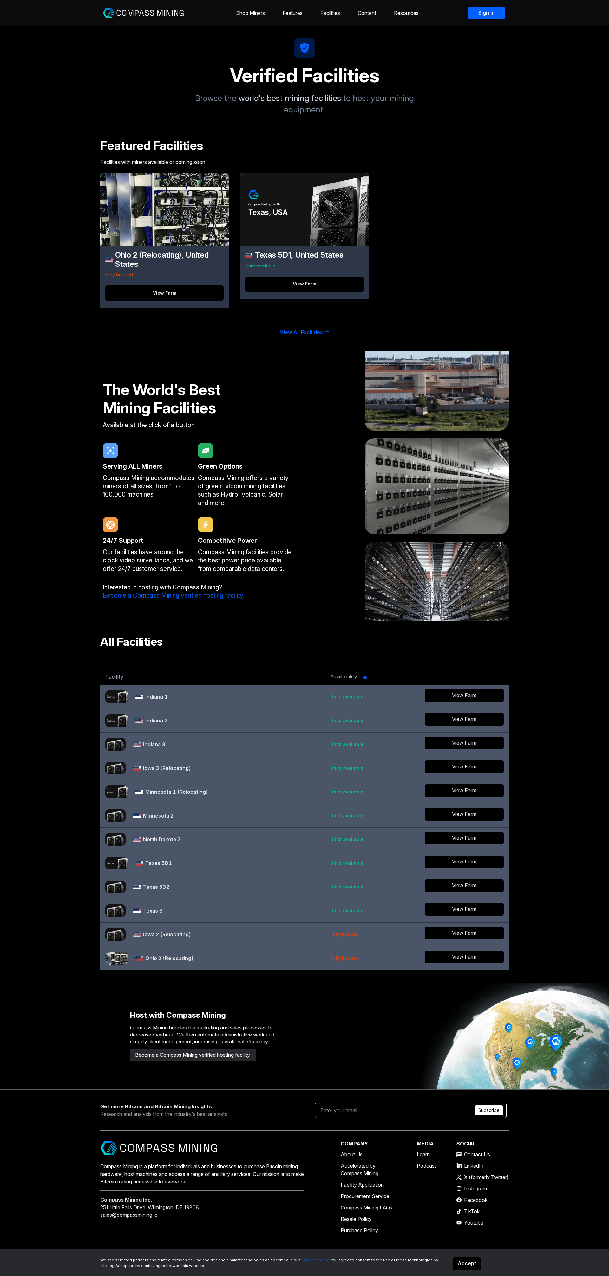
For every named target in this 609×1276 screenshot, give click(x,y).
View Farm (164, 293)
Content (367, 13)
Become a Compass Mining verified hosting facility (173, 595)
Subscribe (489, 1110)
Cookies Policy (315, 1260)
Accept (467, 1263)
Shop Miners (250, 13)
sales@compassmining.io (129, 1215)
